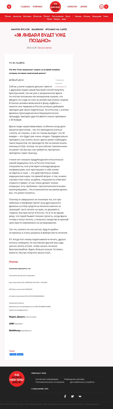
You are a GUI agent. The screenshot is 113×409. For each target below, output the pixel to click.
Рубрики (37, 6)
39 (59, 86)
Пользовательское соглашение (50, 381)
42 (65, 86)
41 (63, 86)
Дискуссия (17, 16)
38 (58, 86)
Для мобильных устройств (82, 381)
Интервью (27, 16)
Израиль (87, 16)
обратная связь (38, 373)
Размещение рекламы (74, 379)
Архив (83, 6)
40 (61, 86)
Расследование (58, 16)
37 (56, 86)
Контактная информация (47, 379)
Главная (25, 6)
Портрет (46, 16)
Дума (64, 19)
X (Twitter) (13, 354)
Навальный (96, 16)
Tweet (12, 351)
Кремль (57, 19)
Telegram (20, 354)
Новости (72, 6)
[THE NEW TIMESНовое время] (55, 6)
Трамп (105, 16)
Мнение (8, 16)
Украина (78, 16)
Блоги (68, 16)
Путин (49, 19)
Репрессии (37, 16)
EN (101, 7)
